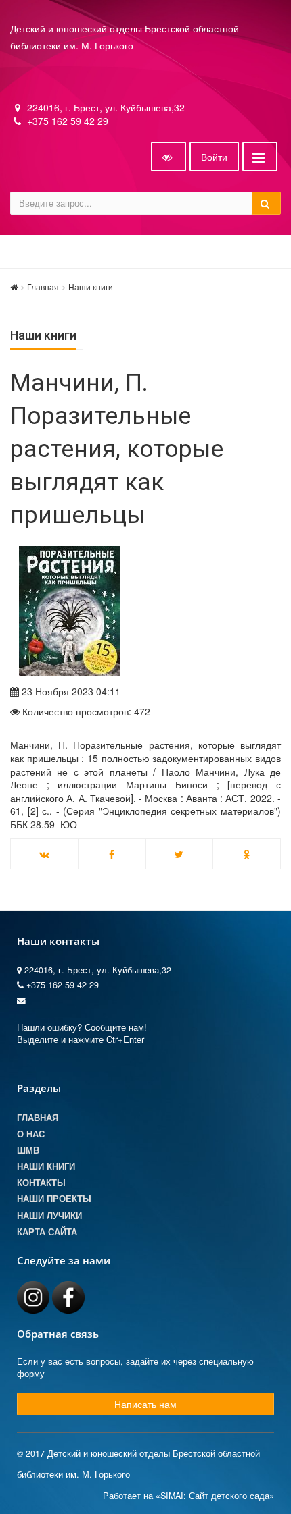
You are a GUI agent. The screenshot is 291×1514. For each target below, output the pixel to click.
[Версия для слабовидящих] (168, 156)
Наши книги (90, 286)
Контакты (41, 1183)
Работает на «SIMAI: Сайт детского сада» (188, 1496)
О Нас (31, 1134)
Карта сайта (47, 1232)
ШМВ (28, 1150)
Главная (43, 286)
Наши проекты (54, 1199)
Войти (214, 156)
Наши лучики (49, 1216)
